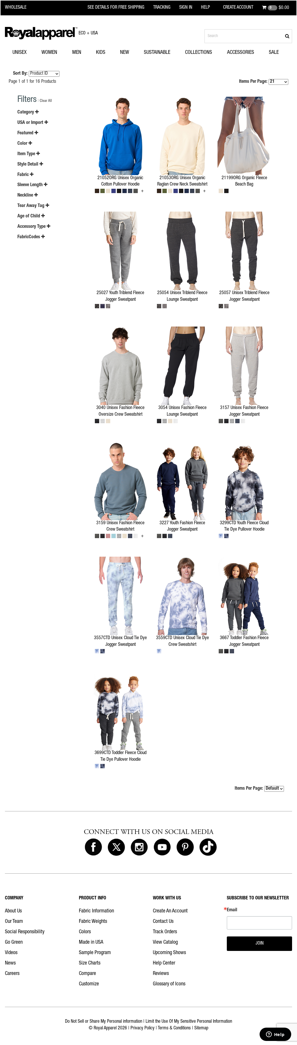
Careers (12, 973)
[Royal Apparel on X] (116, 847)
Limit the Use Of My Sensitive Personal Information (189, 1022)
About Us (13, 911)
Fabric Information (96, 911)
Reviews (161, 973)
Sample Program (95, 953)
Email (232, 910)
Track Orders (165, 932)
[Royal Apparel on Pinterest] (185, 847)
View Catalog (165, 942)
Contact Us (163, 921)
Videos (11, 953)
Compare (87, 973)
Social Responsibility (24, 932)
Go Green (14, 942)
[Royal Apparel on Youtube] (162, 847)
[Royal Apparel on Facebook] (93, 847)
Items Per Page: (254, 82)
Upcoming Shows (169, 953)
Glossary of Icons (169, 984)
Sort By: (20, 74)
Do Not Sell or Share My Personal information (103, 1022)
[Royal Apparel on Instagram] (139, 847)
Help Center (164, 963)
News (10, 963)
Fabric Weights (93, 921)
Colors (85, 932)
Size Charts (89, 963)
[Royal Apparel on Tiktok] (208, 847)
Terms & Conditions (174, 1028)
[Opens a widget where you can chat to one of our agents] (275, 1035)
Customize (89, 984)
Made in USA (91, 942)
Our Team (14, 921)
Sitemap (201, 1028)
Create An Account (170, 911)
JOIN (260, 943)
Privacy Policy (143, 1028)
